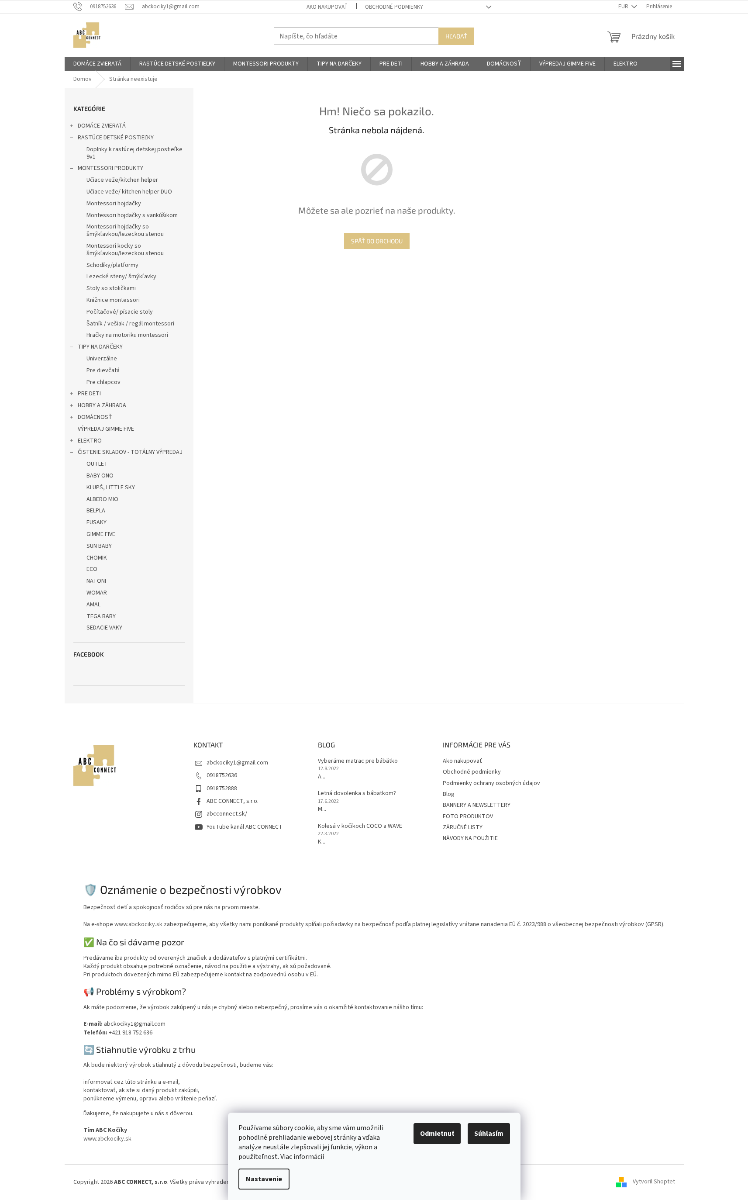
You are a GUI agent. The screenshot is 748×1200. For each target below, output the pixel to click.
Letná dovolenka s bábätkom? (357, 793)
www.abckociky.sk (138, 924)
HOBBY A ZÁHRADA (102, 405)
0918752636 (222, 775)
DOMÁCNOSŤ (95, 417)
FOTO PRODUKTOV (468, 816)
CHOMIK (96, 557)
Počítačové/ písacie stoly (119, 312)
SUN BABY (99, 546)
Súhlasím (488, 1133)
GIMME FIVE (100, 534)
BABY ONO (100, 475)
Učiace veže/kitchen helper (122, 180)
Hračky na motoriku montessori (127, 335)
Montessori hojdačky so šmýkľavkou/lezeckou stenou (125, 230)
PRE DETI (89, 393)
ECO (91, 569)
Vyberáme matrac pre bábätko (358, 761)
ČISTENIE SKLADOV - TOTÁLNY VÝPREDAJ (130, 452)
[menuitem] (97, 64)
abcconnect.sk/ (227, 813)
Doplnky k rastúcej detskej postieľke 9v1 (134, 153)
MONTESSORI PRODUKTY (110, 168)
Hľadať (456, 36)
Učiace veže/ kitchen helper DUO (129, 191)
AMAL (93, 604)
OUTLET (97, 464)
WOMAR (96, 592)
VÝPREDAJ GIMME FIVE (106, 429)
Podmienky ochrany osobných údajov (491, 783)
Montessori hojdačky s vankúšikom (132, 215)
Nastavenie (264, 1179)
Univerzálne (101, 358)
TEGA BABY (101, 616)
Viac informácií (302, 1157)
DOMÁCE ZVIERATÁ (102, 125)
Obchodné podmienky (394, 7)
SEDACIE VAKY (104, 627)
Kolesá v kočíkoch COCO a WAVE (360, 826)
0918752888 (222, 788)
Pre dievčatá (103, 370)
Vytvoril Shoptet (654, 1182)
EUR (624, 6)
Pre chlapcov (103, 382)
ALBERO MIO (102, 499)
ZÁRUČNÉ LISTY (463, 827)
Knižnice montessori (113, 300)
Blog (449, 794)
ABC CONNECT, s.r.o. (233, 801)
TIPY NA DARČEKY (100, 346)
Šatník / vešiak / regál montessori (130, 323)
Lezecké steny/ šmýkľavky (121, 276)
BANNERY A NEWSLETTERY (476, 805)
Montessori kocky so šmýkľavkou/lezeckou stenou (125, 250)
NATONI (96, 581)
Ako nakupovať (327, 7)
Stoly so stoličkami (111, 288)
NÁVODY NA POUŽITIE (470, 838)
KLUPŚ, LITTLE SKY (110, 487)
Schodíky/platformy (112, 265)
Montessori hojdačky (113, 203)
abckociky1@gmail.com (237, 762)
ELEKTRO (90, 440)
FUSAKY (96, 522)
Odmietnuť (437, 1133)
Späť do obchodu (377, 241)
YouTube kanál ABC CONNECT (245, 827)
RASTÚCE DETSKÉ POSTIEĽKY (116, 137)
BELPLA (95, 510)
